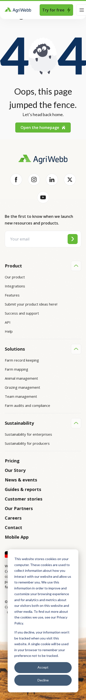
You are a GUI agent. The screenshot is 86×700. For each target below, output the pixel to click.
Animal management (21, 378)
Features (12, 295)
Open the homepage (40, 127)
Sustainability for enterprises (28, 434)
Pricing (12, 461)
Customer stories (23, 499)
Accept (43, 667)
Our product (15, 277)
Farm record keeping (22, 360)
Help (9, 331)
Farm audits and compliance (27, 405)
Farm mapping (16, 369)
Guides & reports (23, 489)
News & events (21, 480)
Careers (13, 518)
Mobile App (17, 537)
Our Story (15, 470)
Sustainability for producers (27, 443)
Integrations (15, 286)
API (8, 322)
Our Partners (19, 508)
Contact (13, 527)
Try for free (53, 10)
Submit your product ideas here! (31, 304)
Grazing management (22, 387)
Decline (43, 680)
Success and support (22, 313)
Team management (21, 396)
